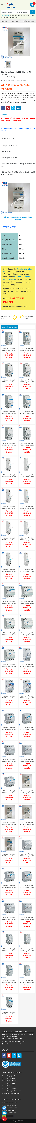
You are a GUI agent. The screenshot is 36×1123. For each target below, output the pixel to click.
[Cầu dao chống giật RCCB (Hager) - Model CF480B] (27, 591)
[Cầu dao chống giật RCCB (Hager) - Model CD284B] (9, 939)
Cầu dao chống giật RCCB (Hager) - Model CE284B (27, 792)
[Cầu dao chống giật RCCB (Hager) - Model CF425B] (9, 654)
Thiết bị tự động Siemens (11, 1076)
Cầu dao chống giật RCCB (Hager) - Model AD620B (27, 413)
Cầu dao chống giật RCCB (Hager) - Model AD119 (27, 571)
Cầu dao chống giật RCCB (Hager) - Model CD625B (27, 350)
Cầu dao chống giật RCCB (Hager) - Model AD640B (9, 381)
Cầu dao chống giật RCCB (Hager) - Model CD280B (27, 950)
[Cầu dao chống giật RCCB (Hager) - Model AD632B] (27, 370)
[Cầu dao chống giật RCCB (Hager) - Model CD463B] (27, 875)
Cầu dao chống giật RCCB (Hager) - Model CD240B (27, 982)
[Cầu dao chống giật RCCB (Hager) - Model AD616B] (9, 433)
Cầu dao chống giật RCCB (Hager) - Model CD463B (27, 887)
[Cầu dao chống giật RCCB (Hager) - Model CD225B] (9, 1002)
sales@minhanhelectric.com (16, 1041)
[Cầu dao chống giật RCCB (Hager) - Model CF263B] (9, 686)
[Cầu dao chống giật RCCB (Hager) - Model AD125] (9, 496)
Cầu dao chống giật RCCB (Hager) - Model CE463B (9, 761)
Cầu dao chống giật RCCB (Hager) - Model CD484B (27, 856)
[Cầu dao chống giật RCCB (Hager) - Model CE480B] (27, 717)
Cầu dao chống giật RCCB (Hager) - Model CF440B (27, 634)
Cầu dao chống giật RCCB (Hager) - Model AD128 (9, 476)
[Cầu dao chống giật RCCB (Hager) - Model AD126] (27, 464)
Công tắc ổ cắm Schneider (11, 1093)
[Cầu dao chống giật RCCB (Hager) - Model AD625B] (9, 401)
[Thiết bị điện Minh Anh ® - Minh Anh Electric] (16, 4)
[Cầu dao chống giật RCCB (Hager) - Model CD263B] (9, 970)
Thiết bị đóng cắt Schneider (12, 1090)
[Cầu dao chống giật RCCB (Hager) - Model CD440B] (9, 907)
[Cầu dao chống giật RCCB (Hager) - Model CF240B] (27, 686)
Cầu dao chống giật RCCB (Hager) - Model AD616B (9, 445)
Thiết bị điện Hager (9, 1078)
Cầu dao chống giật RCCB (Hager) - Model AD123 (9, 540)
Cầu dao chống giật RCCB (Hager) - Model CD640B (9, 350)
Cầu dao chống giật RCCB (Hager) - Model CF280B (27, 666)
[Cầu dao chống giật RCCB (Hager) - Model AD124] (27, 496)
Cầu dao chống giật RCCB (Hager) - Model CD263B (9, 982)
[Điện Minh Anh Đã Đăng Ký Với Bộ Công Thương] (18, 1063)
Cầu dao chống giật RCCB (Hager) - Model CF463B (9, 634)
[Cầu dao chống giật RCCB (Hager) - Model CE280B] (9, 812)
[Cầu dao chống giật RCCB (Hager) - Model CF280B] (27, 654)
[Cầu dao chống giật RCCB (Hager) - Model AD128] (9, 464)
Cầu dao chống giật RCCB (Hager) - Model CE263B (27, 824)
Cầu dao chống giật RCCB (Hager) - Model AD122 (27, 540)
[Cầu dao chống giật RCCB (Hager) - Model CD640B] (9, 338)
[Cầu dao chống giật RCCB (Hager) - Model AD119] (27, 559)
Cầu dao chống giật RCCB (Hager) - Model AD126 (27, 476)
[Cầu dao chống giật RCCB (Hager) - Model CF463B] (9, 622)
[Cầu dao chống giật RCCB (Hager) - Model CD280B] (27, 939)
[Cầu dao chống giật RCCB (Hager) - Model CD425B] (27, 907)
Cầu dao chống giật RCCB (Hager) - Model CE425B (9, 792)
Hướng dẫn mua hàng (10, 1105)
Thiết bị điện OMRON (10, 1081)
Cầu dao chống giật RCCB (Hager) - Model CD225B (9, 1014)
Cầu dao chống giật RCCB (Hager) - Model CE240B (9, 856)
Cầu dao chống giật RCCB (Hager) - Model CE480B (27, 729)
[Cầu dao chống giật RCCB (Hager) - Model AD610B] (27, 433)
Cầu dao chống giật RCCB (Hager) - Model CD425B (27, 919)
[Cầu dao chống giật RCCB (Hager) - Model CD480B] (9, 875)
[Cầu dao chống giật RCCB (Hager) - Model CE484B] (9, 717)
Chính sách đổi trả (9, 1110)
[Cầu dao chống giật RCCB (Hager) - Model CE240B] (9, 844)
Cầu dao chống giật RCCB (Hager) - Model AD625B (9, 413)
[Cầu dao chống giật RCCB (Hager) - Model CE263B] (27, 812)
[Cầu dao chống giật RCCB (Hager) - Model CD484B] (27, 844)
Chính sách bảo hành (10, 1107)
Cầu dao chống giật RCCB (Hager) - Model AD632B (27, 381)
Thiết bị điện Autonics (10, 1088)
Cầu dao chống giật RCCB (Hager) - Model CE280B (9, 824)
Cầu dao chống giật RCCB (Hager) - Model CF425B (9, 666)
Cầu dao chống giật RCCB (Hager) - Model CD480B (9, 887)
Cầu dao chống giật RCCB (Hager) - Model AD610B (27, 445)
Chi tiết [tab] (4, 115)
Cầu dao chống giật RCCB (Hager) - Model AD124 (27, 508)
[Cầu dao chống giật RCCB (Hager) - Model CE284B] (27, 781)
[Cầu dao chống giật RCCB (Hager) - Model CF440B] (27, 622)
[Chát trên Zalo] (4, 1108)
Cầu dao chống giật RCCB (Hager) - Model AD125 (9, 508)
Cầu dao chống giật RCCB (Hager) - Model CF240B (27, 698)
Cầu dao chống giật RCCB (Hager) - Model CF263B (9, 698)
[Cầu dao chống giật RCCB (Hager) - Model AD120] (9, 559)
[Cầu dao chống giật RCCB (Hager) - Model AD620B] (27, 401)
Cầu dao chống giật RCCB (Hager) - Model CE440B (27, 761)
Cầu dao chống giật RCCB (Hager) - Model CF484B (9, 603)
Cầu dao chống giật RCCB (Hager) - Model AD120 (9, 571)
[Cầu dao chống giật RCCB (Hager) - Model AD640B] (9, 370)
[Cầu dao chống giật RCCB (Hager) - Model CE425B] (9, 781)
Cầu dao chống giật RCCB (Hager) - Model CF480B (27, 603)
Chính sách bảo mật (9, 1112)
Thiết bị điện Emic (9, 1086)
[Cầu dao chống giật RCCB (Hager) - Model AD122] (27, 528)
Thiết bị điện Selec (9, 1083)
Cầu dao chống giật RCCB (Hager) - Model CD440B (9, 919)
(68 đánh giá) (11, 77)
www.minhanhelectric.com (17, 1044)
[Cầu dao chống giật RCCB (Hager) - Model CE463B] (9, 749)
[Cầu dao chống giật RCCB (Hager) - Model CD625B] (27, 338)
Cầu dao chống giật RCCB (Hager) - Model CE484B (9, 729)
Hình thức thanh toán (10, 1103)
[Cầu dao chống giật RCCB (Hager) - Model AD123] (9, 528)
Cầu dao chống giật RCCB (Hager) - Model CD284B (9, 950)
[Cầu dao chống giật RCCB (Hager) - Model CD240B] (27, 970)
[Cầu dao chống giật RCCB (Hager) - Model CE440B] (27, 749)
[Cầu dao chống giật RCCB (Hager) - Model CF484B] (9, 591)
